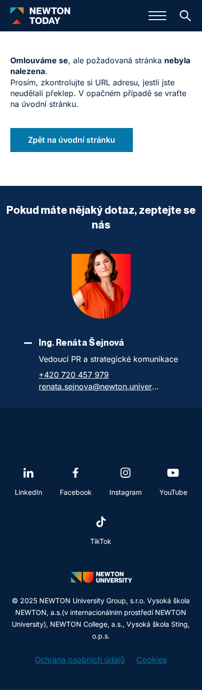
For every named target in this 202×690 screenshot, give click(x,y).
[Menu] (157, 15)
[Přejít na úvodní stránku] (40, 15)
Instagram (125, 492)
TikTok (100, 541)
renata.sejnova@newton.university (100, 386)
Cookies (151, 659)
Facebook (76, 492)
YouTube (173, 492)
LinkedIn (28, 492)
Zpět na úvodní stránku (71, 140)
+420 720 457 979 (74, 375)
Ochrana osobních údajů (80, 659)
